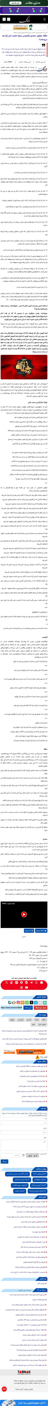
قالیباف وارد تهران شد (38, 1232)
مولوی (12, 1020)
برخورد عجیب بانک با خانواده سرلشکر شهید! (31, 1355)
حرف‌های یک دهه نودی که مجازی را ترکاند (32, 1071)
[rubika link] (41, 982)
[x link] (6, 982)
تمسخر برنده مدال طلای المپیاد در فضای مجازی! (30, 1315)
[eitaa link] (11, 982)
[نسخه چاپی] (45, 1003)
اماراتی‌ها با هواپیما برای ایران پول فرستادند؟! (31, 1350)
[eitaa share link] (22, 1003)
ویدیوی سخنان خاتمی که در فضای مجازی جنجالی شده (28, 1305)
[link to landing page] (24, 19)
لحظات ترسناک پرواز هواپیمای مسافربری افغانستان (29, 1330)
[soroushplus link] (21, 982)
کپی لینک (28, 1007)
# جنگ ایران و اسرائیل (22, 1179)
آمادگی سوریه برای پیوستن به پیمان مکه (33, 1247)
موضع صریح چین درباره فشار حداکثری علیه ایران (30, 1257)
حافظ (44, 1020)
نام (46, 1119)
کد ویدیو (28, 930)
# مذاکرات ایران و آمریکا (37, 1191)
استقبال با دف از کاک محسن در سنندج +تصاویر (31, 1091)
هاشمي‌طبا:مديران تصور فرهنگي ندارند (33, 1101)
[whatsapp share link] (27, 1003)
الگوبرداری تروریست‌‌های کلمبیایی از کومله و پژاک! (30, 1267)
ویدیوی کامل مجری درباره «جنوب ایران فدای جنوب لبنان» (27, 1295)
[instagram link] (16, 982)
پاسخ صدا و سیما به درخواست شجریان (33, 1096)
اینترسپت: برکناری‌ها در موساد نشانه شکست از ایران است (27, 1272)
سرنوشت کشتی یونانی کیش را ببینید (33, 1340)
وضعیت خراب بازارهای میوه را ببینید (34, 1335)
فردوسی (20, 1020)
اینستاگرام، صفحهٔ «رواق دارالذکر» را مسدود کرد (31, 1212)
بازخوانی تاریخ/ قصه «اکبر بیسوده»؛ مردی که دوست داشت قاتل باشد (23, 1039)
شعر (33, 1024)
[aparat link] (21, 987)
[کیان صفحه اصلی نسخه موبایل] (24, 1403)
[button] (24, 914)
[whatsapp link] (36, 982)
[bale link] (26, 982)
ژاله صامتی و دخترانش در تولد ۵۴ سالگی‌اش (31, 1320)
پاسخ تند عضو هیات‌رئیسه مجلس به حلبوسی (31, 1237)
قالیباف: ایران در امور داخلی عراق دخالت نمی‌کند (30, 1252)
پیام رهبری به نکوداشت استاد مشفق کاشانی (32, 1086)
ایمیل (45, 1128)
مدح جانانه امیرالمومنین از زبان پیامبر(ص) (32, 1076)
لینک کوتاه (42, 1007)
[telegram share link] (36, 1003)
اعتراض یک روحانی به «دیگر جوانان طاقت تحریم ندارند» (27, 1345)
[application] (24, 915)
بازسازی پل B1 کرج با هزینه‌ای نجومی (34, 1262)
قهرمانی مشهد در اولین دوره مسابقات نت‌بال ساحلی (29, 1227)
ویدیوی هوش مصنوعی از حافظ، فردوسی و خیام (30, 1066)
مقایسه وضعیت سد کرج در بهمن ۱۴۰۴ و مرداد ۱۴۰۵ (29, 1207)
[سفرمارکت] (24, 1052)
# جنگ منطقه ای (39, 1179)
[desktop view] (8, 19)
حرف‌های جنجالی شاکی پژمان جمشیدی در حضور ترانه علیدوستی (25, 1310)
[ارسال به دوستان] (40, 1003)
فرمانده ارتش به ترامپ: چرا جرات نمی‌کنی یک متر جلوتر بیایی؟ (26, 1217)
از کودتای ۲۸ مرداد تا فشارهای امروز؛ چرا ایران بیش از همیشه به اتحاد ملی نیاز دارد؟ (24, 1032)
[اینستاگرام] (18, 1002)
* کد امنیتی (43, 1154)
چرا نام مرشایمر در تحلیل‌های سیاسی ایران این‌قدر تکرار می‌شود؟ (25, 1044)
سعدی (29, 1020)
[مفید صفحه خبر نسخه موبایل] (24, 10)
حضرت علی (42, 1024)
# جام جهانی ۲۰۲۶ (39, 1174)
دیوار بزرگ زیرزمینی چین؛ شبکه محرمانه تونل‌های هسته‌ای (27, 1360)
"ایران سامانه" (19, 1389)
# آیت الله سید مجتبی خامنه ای (17, 1174)
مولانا (37, 1020)
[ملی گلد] (24, 3)
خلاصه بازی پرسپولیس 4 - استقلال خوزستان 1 (31, 1325)
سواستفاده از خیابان (39, 1300)
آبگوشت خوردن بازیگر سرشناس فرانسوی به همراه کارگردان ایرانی (25, 1202)
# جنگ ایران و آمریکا (38, 1185)
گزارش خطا (43, 1057)
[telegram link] (31, 982)
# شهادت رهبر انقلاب (20, 1185)
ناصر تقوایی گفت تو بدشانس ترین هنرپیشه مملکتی (29, 1365)
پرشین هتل (41, 1283)
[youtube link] (26, 987)
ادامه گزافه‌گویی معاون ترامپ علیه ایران (33, 1222)
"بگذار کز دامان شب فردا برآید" (36, 1081)
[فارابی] (24, 27)
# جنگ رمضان (19, 1191)
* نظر (45, 1138)
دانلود (24, 937)
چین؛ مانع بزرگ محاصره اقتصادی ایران (33, 1242)
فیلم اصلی (38, 938)
